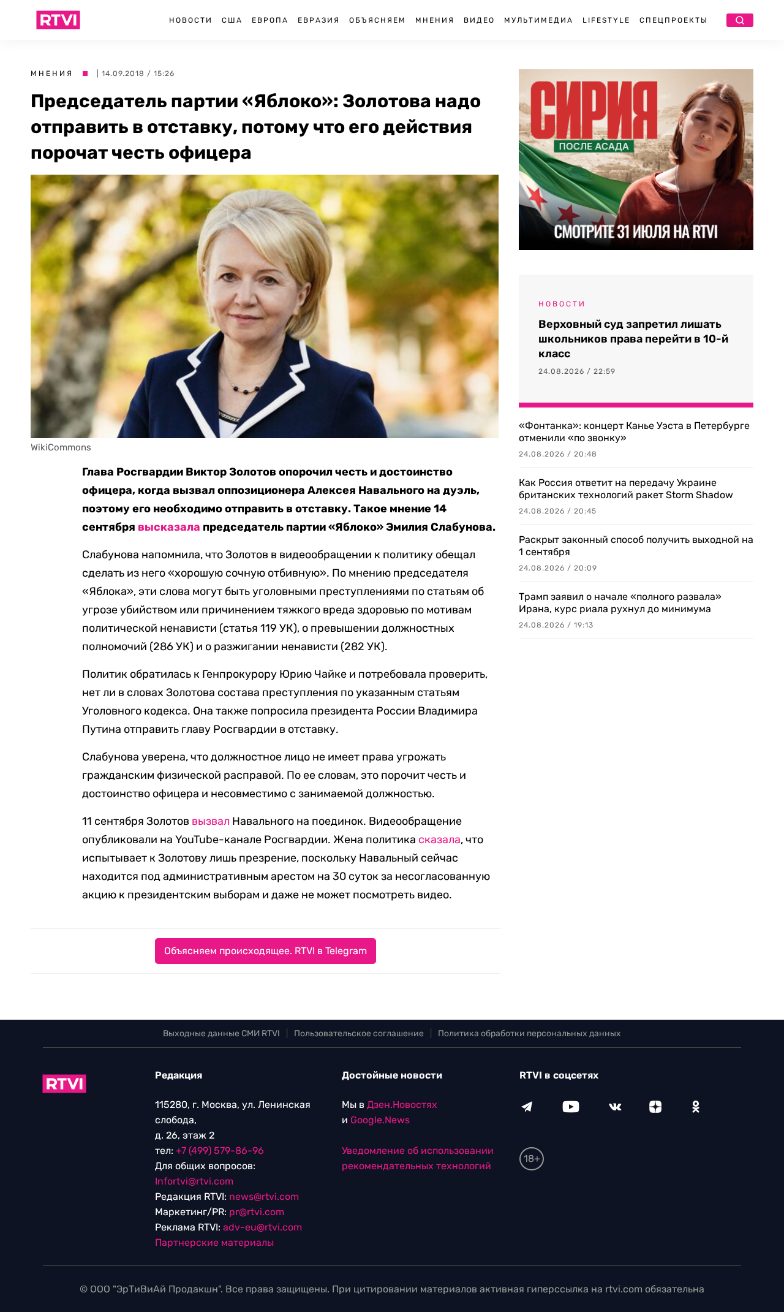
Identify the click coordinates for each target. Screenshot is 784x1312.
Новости (191, 20)
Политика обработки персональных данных (529, 1033)
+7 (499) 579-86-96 (220, 1150)
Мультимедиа (538, 20)
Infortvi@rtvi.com (194, 1181)
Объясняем (377, 20)
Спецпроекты (673, 20)
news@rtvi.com (264, 1196)
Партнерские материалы (214, 1242)
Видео (479, 20)
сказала (439, 839)
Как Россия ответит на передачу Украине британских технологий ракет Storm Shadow (626, 489)
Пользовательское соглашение (359, 1033)
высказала (169, 527)
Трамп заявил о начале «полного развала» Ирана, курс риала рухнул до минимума (620, 603)
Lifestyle (606, 20)
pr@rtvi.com (256, 1212)
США (232, 20)
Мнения (434, 20)
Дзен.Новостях (402, 1104)
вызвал (211, 821)
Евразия (319, 20)
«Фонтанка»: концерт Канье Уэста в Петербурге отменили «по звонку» (634, 432)
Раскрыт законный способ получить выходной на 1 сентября (636, 546)
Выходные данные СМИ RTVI (221, 1033)
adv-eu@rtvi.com (262, 1227)
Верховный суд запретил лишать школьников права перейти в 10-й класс (633, 338)
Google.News (380, 1120)
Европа (270, 20)
